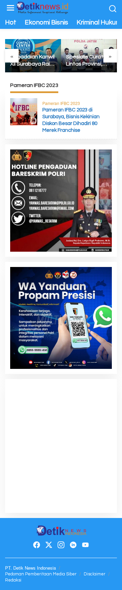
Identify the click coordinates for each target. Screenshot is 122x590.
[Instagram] (61, 544)
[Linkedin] (73, 544)
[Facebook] (36, 544)
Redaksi (13, 580)
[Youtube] (85, 544)
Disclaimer (94, 574)
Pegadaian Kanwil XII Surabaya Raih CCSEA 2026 (32, 61)
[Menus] (10, 8)
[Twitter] (48, 544)
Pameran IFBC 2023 (61, 103)
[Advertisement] (61, 445)
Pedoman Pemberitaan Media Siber (41, 574)
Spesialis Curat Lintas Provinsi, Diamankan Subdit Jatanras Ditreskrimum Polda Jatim (89, 61)
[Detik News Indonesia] (42, 6)
